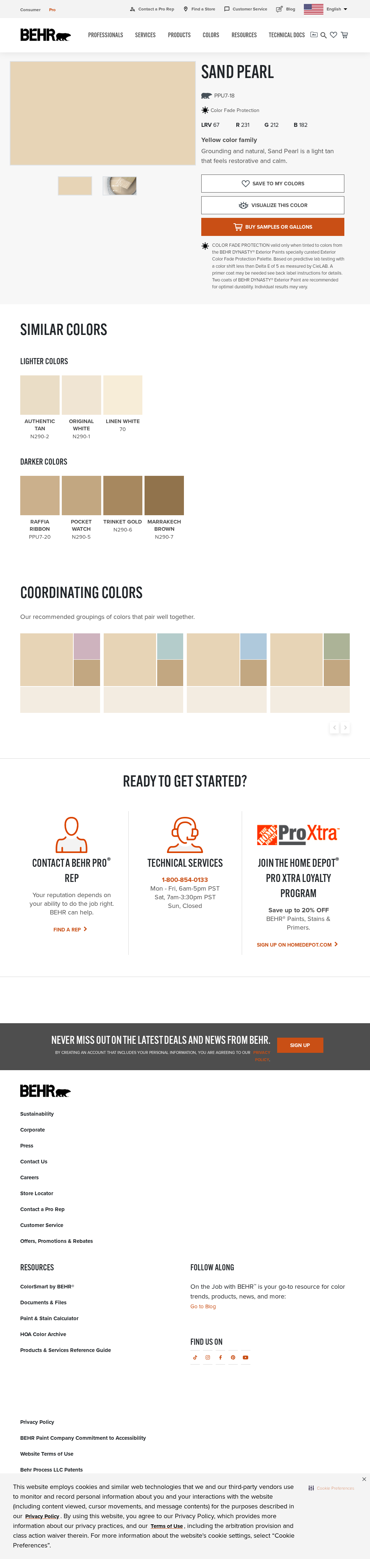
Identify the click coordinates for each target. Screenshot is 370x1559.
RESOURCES (244, 36)
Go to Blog (203, 1306)
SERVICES (145, 36)
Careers (29, 1177)
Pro (52, 10)
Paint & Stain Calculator (49, 1318)
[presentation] (334, 727)
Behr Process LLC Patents (51, 1470)
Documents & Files (43, 1302)
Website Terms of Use (46, 1454)
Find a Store (199, 9)
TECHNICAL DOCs (287, 36)
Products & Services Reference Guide (65, 1350)
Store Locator (36, 1193)
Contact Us (33, 1162)
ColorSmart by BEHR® (47, 1287)
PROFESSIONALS (105, 36)
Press (26, 1146)
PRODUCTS (179, 36)
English (338, 9)
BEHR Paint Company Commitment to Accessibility (83, 1438)
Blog (285, 8)
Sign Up (300, 1045)
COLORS (211, 36)
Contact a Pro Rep (152, 9)
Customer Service (245, 9)
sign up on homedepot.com (294, 945)
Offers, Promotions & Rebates (56, 1241)
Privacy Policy (37, 1422)
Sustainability (37, 1114)
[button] (331, 1488)
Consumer (30, 10)
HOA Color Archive (43, 1334)
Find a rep (67, 930)
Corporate (32, 1130)
